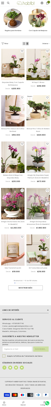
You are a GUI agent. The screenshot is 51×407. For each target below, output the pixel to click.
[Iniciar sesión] (42, 3)
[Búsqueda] (8, 3)
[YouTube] (22, 368)
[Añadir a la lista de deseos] (22, 51)
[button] (24, 43)
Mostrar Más (25, 288)
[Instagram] (10, 368)
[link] (23, 403)
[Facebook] (4, 368)
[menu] (2, 3)
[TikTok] (16, 368)
